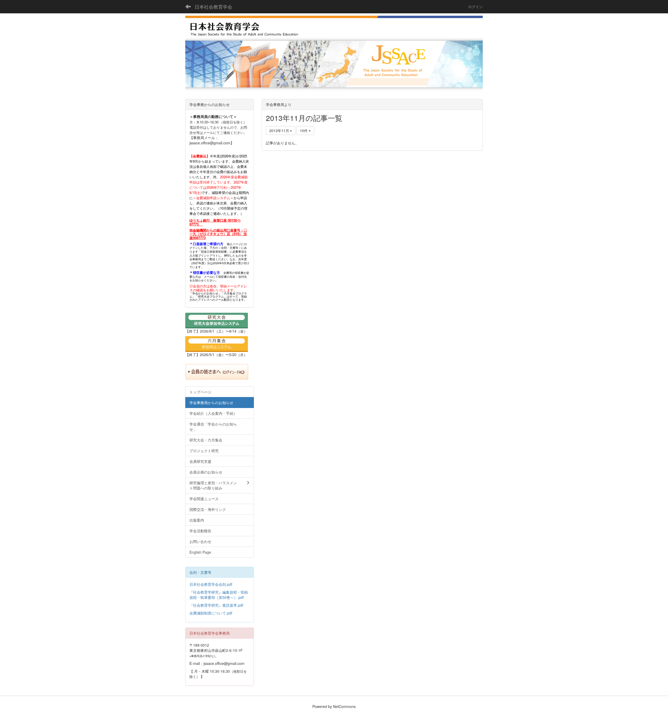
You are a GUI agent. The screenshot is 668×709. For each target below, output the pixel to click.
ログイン (475, 6)
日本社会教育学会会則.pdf (210, 584)
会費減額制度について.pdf (210, 613)
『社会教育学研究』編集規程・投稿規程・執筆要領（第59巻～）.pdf (218, 594)
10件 (304, 130)
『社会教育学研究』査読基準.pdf (216, 605)
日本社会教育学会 (213, 6)
